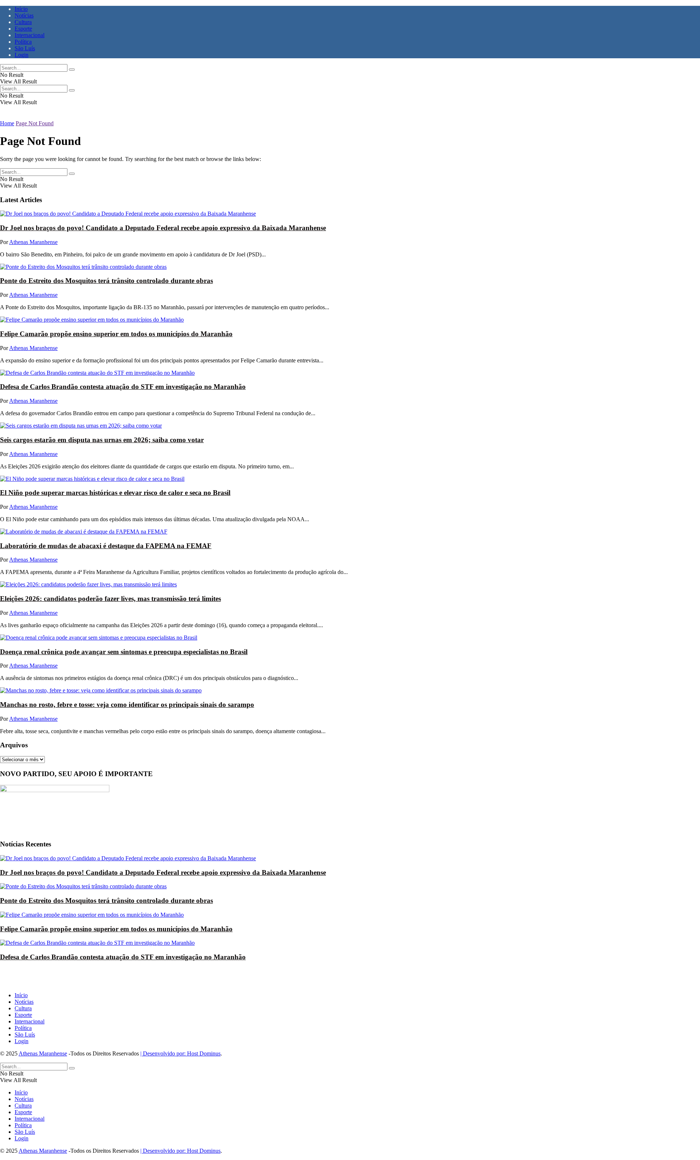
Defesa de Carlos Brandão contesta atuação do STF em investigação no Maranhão (123, 386)
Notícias (24, 15)
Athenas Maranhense (33, 242)
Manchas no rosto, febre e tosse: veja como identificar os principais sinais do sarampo (127, 704)
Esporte (23, 28)
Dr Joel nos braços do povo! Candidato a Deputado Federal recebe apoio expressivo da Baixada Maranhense (163, 228)
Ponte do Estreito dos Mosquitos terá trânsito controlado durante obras (106, 280)
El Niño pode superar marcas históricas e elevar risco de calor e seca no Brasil (115, 492)
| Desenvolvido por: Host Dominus (180, 1053)
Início (21, 9)
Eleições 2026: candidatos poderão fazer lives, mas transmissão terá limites (110, 598)
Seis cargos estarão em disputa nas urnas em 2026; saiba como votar (102, 440)
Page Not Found (35, 123)
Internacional (29, 35)
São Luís (25, 48)
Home (7, 123)
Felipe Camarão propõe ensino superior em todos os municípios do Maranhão (116, 334)
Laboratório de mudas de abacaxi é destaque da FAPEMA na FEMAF (105, 546)
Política (23, 42)
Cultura (23, 22)
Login (21, 55)
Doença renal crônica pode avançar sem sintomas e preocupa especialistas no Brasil (124, 652)
